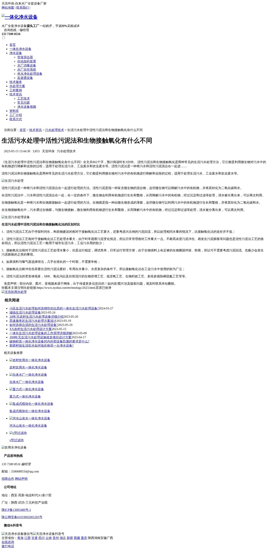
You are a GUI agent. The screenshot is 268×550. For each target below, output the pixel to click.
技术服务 (15, 82)
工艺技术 (23, 98)
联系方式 (15, 119)
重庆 (84, 538)
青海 (20, 538)
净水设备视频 (26, 106)
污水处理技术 (54, 130)
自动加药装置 (26, 61)
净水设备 (15, 53)
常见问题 (23, 102)
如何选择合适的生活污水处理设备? (33, 325)
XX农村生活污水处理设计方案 (30, 329)
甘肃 (34, 538)
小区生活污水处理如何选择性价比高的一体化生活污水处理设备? (54, 308)
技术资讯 (15, 94)
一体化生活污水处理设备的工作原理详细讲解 (40, 333)
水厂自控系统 (26, 69)
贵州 (56, 538)
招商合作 (8, 478)
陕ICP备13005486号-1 (16, 509)
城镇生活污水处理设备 (25, 312)
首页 (12, 44)
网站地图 (8, 7)
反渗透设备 (25, 77)
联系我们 (22, 7)
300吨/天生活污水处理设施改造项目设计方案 (40, 337)
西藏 (77, 538)
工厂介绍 (15, 115)
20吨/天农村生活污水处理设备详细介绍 (36, 316)
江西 (27, 538)
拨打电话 (8, 546)
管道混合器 (25, 57)
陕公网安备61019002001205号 (22, 517)
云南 (49, 538)
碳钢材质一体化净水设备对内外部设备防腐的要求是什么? (49, 341)
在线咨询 (8, 542)
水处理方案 (17, 86)
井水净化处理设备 (29, 73)
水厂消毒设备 (26, 65)
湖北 (63, 538)
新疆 (70, 538)
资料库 (14, 111)
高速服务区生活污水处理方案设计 (33, 320)
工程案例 (15, 90)
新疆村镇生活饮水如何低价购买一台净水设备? (41, 345)
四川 (41, 538)
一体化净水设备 (20, 49)
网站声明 (21, 478)
